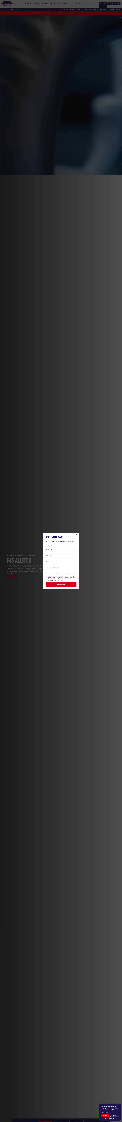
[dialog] (110, 1112)
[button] (110, 1118)
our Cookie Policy (104, 1112)
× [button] (119, 1105)
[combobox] (47, 568)
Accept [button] (105, 1115)
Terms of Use (63, 573)
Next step (61, 584)
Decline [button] (115, 1115)
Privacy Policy (72, 573)
